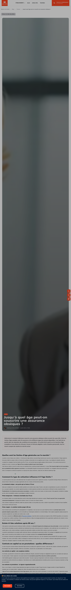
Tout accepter (7, 585)
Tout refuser (19, 585)
